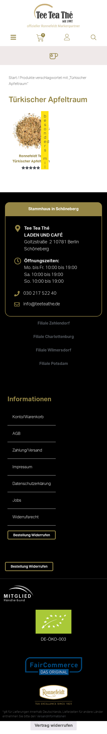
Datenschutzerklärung (31, 484)
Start (13, 78)
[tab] (53, 209)
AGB (16, 434)
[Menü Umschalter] (53, 57)
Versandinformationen (51, 716)
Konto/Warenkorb (28, 417)
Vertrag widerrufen (54, 725)
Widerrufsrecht (25, 517)
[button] (13, 37)
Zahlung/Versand (27, 450)
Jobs (16, 500)
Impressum (22, 467)
